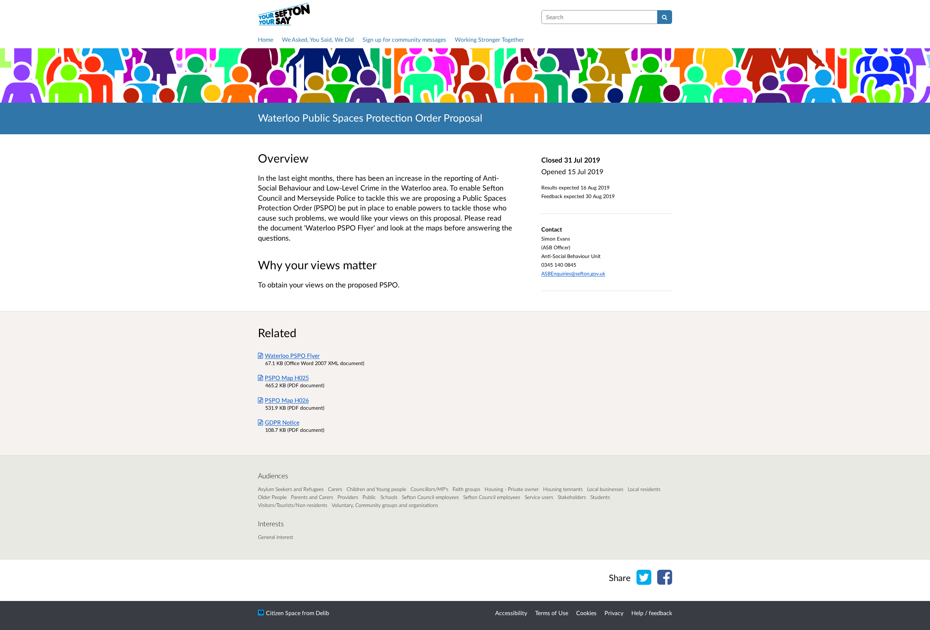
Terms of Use (551, 612)
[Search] (664, 17)
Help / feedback (651, 612)
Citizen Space (283, 612)
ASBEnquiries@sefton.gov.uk (573, 273)
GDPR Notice (282, 422)
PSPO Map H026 (287, 400)
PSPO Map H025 (287, 377)
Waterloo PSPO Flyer (292, 355)
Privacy (613, 612)
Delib (322, 612)
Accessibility (511, 612)
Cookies (586, 612)
